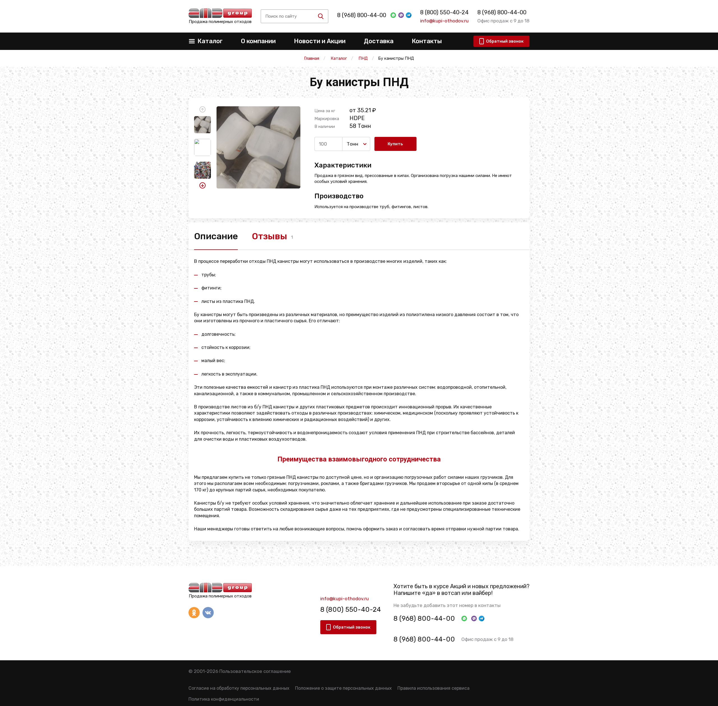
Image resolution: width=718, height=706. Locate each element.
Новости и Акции (320, 41)
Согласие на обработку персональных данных (238, 688)
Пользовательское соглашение (255, 671)
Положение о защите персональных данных (343, 688)
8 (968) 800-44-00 (361, 15)
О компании (258, 41)
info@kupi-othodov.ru (444, 21)
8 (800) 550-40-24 (444, 12)
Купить (395, 143)
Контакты (427, 41)
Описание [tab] (216, 236)
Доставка (378, 41)
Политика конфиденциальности (223, 699)
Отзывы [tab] (269, 236)
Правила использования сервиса (433, 688)
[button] (202, 109)
